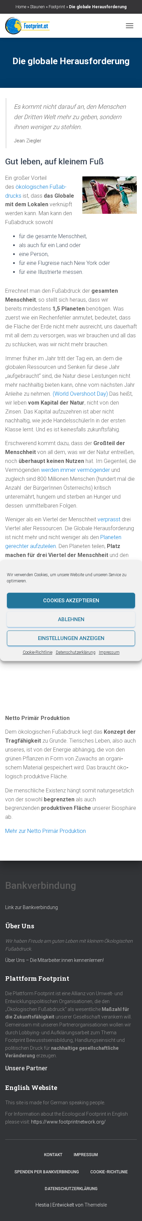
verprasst (109, 519)
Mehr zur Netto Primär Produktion (45, 831)
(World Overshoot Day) (81, 394)
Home (21, 6)
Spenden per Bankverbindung (46, 1172)
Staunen (37, 6)
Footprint (57, 6)
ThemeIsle (95, 1205)
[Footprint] (30, 25)
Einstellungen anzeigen (71, 638)
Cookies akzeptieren (71, 600)
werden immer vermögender (75, 470)
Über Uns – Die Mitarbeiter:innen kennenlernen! (54, 960)
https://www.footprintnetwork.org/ (68, 1122)
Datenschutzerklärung (75, 652)
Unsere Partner (26, 1068)
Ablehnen (71, 619)
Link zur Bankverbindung (31, 907)
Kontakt (53, 1154)
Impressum (109, 652)
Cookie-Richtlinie (37, 652)
